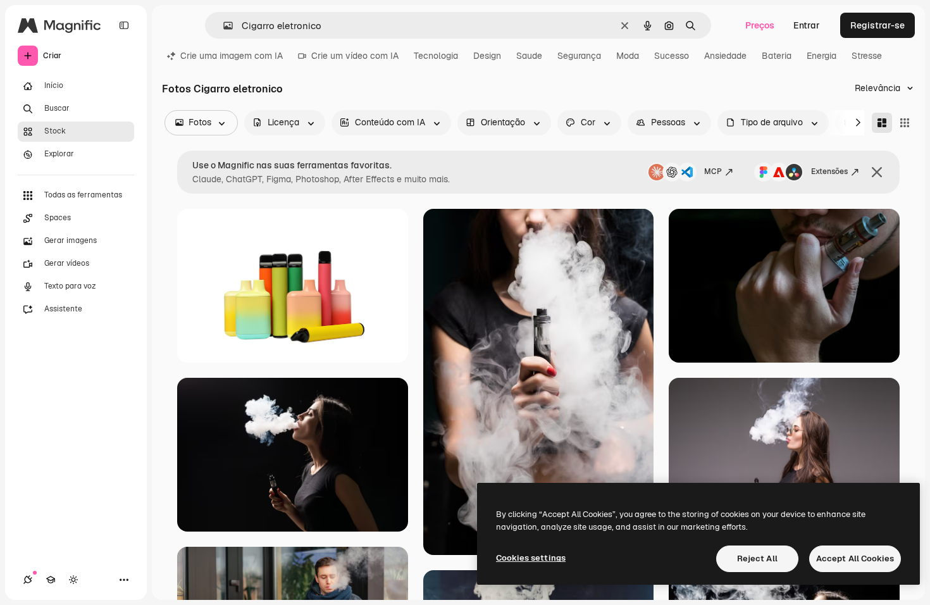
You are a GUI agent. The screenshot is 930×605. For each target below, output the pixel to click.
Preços (759, 25)
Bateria (776, 55)
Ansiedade (725, 55)
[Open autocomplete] (223, 25)
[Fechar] (876, 172)
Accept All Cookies (855, 558)
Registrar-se (877, 25)
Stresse (867, 55)
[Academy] (50, 580)
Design (487, 55)
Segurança (579, 55)
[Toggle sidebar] (124, 25)
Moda (627, 55)
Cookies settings (531, 557)
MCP (713, 171)
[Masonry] (882, 123)
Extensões (829, 171)
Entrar (806, 25)
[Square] (905, 123)
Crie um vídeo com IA (355, 55)
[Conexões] (28, 580)
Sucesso (671, 55)
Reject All (757, 558)
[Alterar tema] (73, 580)
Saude (529, 55)
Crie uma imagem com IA (231, 55)
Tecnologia (436, 55)
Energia (821, 55)
